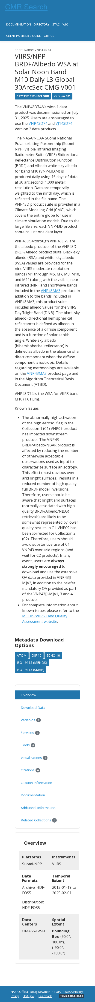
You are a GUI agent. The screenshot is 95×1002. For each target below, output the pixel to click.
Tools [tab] (27, 745)
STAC (55, 24)
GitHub (49, 36)
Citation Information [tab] (36, 782)
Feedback (45, 996)
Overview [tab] (28, 695)
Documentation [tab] (33, 795)
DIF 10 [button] (37, 655)
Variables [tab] (30, 720)
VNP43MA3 (50, 290)
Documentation (18, 24)
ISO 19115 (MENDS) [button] (32, 662)
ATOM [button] (22, 655)
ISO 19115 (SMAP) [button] (30, 669)
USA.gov (28, 996)
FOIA (57, 992)
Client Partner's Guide (23, 36)
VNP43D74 (38, 123)
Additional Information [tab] (38, 807)
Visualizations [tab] (33, 757)
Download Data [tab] (33, 707)
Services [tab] (29, 732)
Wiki (65, 24)
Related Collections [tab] (38, 820)
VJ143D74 (64, 123)
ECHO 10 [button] (53, 655)
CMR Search (26, 6)
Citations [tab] (30, 770)
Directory (41, 24)
